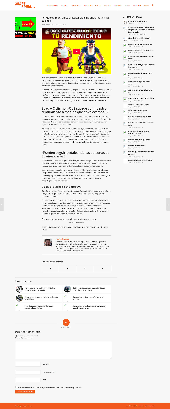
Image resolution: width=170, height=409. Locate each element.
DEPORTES (61, 24)
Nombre (46, 364)
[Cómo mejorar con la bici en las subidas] (168, 204)
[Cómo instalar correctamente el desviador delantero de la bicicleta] (2, 204)
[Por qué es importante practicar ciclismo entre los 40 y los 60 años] (25, 27)
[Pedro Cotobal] (47, 246)
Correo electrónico (49, 372)
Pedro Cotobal (63, 239)
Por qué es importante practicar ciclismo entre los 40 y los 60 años (75, 19)
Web (44, 380)
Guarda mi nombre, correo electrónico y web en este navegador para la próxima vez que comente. (50, 387)
